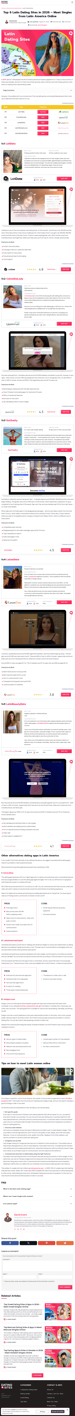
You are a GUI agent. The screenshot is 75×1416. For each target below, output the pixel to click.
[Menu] (72, 2)
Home (3, 8)
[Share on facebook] (10, 1243)
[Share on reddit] (65, 1243)
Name (5, 1274)
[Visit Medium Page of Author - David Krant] (18, 1229)
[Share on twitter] (28, 1243)
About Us (50, 1390)
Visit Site (43, 112)
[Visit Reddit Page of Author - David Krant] (24, 1229)
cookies (12, 1409)
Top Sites (23, 1402)
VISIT (43, 117)
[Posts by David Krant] (7, 22)
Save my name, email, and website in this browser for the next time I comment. (30, 1281)
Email (40, 1274)
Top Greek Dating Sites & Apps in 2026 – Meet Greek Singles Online (22, 1305)
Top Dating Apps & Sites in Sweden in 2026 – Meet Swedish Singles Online (23, 1351)
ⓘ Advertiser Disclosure (68, 103)
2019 (4, 80)
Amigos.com (9, 999)
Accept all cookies (57, 1411)
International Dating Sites (13, 8)
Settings (42, 1411)
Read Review (51, 269)
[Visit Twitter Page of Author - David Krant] (15, 1229)
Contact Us (51, 1398)
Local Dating (24, 1398)
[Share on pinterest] (46, 1243)
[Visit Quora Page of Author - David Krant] (21, 1229)
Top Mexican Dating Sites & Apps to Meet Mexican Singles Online (23, 1328)
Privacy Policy (51, 1406)
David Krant (13, 21)
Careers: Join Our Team (55, 1394)
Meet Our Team (52, 1402)
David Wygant (42, 25)
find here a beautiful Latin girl (30, 1006)
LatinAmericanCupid (13, 940)
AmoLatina (8, 873)
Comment (6, 1259)
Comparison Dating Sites (28, 1390)
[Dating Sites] (4, 2)
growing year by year (36, 1168)
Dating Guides (25, 1394)
